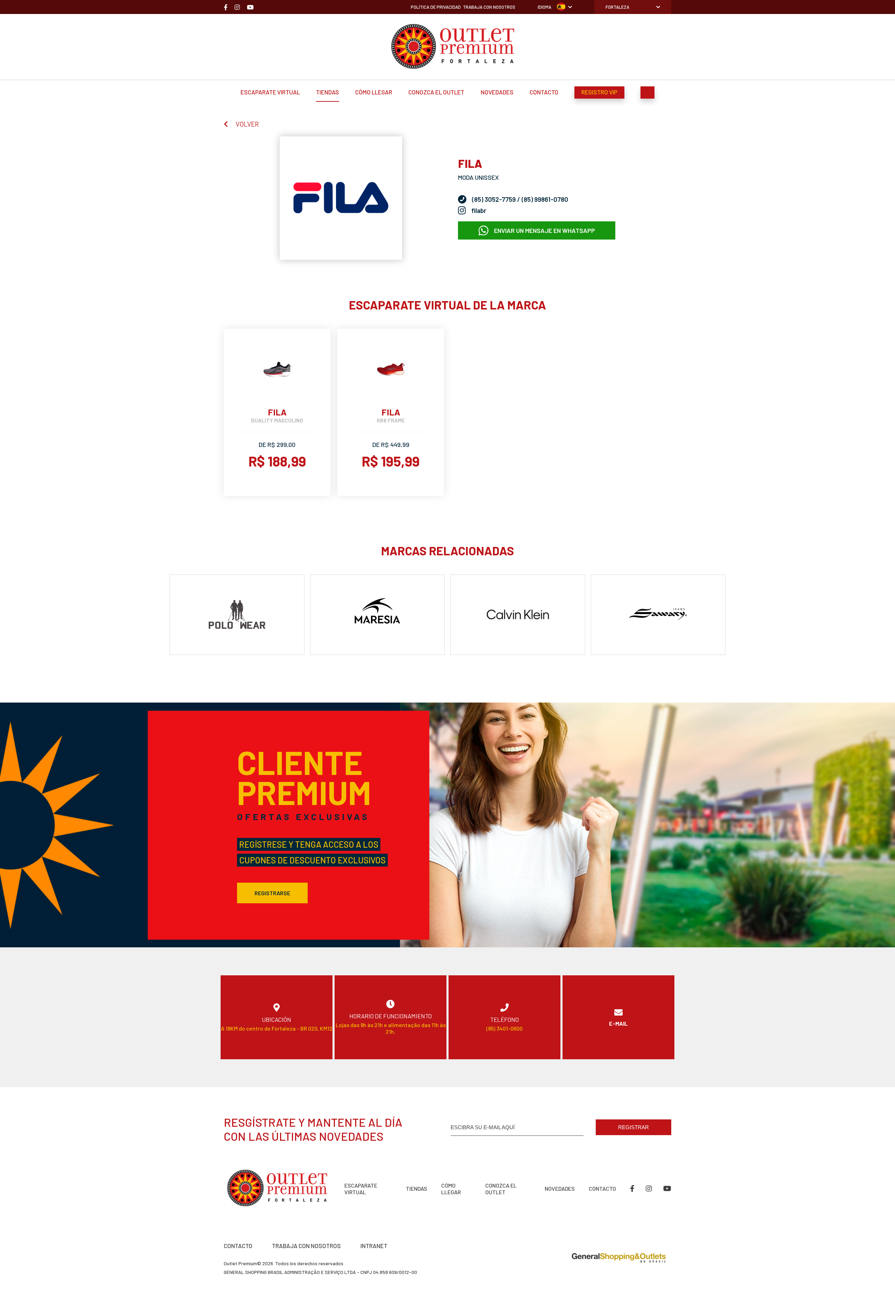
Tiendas (327, 91)
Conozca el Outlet (436, 91)
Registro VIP (599, 91)
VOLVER (247, 124)
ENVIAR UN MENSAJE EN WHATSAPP (544, 230)
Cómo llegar (373, 91)
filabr (478, 210)
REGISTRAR (633, 1127)
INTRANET (373, 1245)
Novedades (497, 91)
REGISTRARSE (272, 893)
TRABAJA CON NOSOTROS (306, 1245)
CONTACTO (238, 1245)
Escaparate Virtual (270, 91)
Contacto (544, 91)
